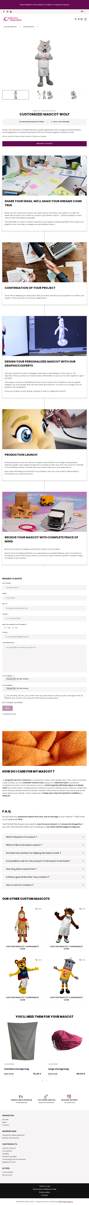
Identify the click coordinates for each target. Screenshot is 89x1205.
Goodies (5, 1153)
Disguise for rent (9, 1162)
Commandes (7, 1172)
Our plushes (7, 1151)
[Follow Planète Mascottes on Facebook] (3, 11)
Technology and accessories (14, 1159)
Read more (9, 1074)
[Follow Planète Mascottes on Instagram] (7, 11)
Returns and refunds (10, 1138)
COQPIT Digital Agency (65, 1201)
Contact (5, 1125)
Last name (6, 583)
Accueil (5, 1119)
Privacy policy (44, 1192)
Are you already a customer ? (14, 624)
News (4, 1122)
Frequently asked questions (13, 1135)
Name (4, 593)
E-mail (5, 632)
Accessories (9, 1064)
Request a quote (44, 143)
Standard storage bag (16, 1069)
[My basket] (81, 19)
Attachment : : (8, 676)
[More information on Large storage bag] (66, 1040)
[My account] (78, 19)
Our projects (28, 27)
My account (7, 1175)
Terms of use (44, 1186)
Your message (8, 643)
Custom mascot (10, 27)
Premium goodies (9, 1156)
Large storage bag (58, 1069)
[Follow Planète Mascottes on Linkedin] (10, 11)
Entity (5, 604)
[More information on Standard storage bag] (22, 1040)
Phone (5, 614)
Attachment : (7, 685)
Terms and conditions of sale (44, 1189)
